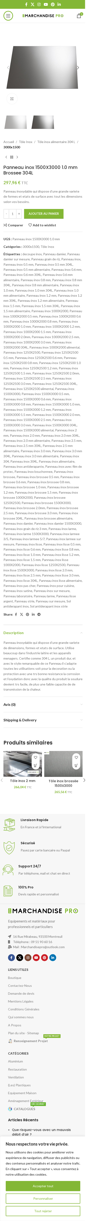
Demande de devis (21, 993)
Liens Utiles (18, 970)
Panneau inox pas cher (19, 586)
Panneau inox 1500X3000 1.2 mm (27, 409)
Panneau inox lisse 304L (20, 580)
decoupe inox (32, 254)
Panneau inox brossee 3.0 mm (36, 513)
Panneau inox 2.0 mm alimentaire (26, 440)
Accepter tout (43, 1186)
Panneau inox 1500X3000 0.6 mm (27, 399)
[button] (8, 67)
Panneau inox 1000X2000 (49, 311)
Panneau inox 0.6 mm (66, 269)
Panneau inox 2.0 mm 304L (60, 435)
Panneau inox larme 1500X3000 (26, 534)
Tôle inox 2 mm (22, 781)
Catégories (18, 1053)
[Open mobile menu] (8, 15)
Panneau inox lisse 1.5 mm (22, 560)
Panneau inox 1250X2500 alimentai (28, 389)
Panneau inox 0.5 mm (18, 264)
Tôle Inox (25, 142)
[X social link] (32, 4)
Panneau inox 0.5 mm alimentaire (26, 269)
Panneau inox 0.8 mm (36, 280)
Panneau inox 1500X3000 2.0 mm (56, 415)
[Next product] (17, 157)
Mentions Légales (20, 1001)
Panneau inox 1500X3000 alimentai (28, 430)
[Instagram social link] (39, 4)
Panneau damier (54, 254)
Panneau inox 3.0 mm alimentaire (35, 456)
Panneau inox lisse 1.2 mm (60, 555)
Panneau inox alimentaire (57, 461)
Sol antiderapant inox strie (49, 606)
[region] (43, 1178)
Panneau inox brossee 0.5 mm (38, 477)
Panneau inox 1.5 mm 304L (40, 306)
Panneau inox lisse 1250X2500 (43, 565)
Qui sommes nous (21, 1017)
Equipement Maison (22, 1093)
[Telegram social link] (39, 614)
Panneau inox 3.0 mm (36, 451)
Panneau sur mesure (50, 601)
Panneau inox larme (62, 529)
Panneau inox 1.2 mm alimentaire (41, 300)
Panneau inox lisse (29, 544)
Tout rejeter (43, 1211)
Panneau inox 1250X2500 (21, 352)
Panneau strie (24, 601)
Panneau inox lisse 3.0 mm (60, 575)
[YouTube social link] (45, 4)
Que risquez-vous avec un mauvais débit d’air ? (41, 1132)
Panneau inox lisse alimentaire (60, 580)
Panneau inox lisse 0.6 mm (22, 549)
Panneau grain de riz (45, 259)
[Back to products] (11, 157)
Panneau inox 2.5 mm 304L (22, 446)
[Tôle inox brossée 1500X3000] (63, 764)
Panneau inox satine (17, 591)
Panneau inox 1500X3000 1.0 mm (56, 404)
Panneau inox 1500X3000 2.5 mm (27, 420)
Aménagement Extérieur (25, 1101)
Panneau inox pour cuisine (55, 586)
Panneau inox (70, 259)
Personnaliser (43, 1198)
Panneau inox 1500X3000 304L (54, 425)
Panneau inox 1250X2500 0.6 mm (38, 358)
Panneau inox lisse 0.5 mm (61, 544)
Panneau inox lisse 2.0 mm (53, 570)
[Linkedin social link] (59, 4)
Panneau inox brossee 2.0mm (24, 508)
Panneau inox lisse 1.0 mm (22, 555)
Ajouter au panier (44, 213)
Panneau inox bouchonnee (33, 471)
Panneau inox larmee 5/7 (27, 539)
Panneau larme (44, 596)
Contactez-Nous (20, 985)
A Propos (14, 1025)
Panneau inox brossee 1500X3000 (46, 503)
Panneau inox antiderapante (23, 466)
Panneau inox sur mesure (52, 591)
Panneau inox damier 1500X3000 (57, 523)
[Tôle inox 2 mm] (22, 764)
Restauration (17, 1069)
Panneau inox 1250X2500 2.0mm (55, 373)
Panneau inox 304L (23, 461)
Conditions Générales (23, 1009)
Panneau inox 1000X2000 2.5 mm (55, 337)
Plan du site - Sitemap (23, 1033)
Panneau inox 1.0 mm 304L (34, 290)
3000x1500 (11, 147)
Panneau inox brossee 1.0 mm (24, 487)
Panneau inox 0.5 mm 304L (54, 264)
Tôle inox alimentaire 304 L (56, 142)
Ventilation (16, 1077)
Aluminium (15, 1061)
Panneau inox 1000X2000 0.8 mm (33, 321)
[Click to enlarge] (12, 98)
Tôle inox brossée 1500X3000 (63, 783)
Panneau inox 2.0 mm (25, 435)
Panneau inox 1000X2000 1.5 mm (27, 332)
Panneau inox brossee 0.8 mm (48, 482)
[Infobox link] (43, 825)
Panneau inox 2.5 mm (66, 440)
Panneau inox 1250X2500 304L (54, 384)
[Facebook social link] (26, 4)
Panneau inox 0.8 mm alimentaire (35, 285)
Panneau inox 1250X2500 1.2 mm (33, 368)
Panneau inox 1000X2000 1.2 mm (56, 326)
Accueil (8, 142)
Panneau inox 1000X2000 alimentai (54, 347)
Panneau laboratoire (17, 596)
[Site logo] (43, 15)
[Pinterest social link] (52, 4)
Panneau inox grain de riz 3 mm (25, 529)
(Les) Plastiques (19, 1085)
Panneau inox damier (18, 523)
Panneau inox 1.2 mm (41, 295)
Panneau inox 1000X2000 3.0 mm (27, 342)
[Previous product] (6, 157)
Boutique (14, 978)
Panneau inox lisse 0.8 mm (60, 549)
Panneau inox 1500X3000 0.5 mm (45, 394)
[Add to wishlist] (36, 757)
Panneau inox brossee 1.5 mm (36, 492)
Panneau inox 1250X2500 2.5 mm (27, 378)
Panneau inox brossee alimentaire (48, 518)
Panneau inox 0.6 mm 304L (22, 275)
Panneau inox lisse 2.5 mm (22, 575)
